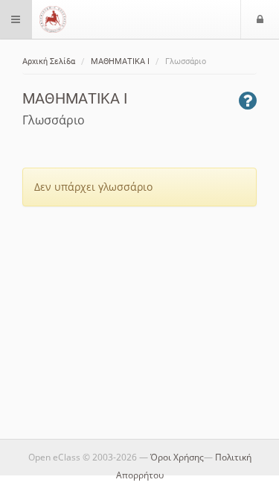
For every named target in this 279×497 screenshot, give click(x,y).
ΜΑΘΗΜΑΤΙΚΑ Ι (120, 61)
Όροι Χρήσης (177, 457)
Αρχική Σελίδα (48, 61)
